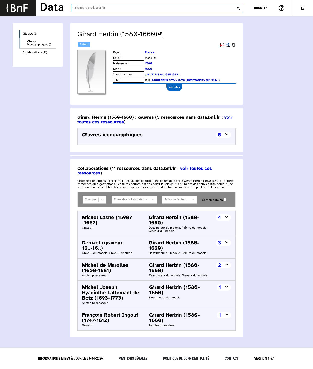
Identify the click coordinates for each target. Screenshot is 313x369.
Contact (232, 358)
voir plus (174, 87)
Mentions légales (133, 358)
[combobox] (157, 8)
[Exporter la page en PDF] (222, 46)
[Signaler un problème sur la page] (159, 34)
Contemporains (212, 200)
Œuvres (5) (30, 33)
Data (52, 8)
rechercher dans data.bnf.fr (89, 7)
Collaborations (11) (35, 52)
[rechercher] (238, 7)
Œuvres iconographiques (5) (39, 43)
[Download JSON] (233, 46)
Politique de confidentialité (186, 358)
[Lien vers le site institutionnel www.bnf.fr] (18, 8)
